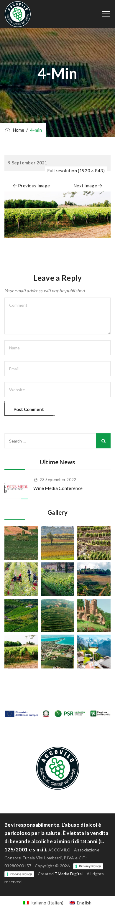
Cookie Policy (21, 874)
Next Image (85, 185)
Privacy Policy (90, 866)
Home (17, 130)
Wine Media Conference (58, 488)
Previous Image (34, 185)
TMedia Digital (69, 873)
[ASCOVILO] (17, 14)
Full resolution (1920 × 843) (76, 170)
